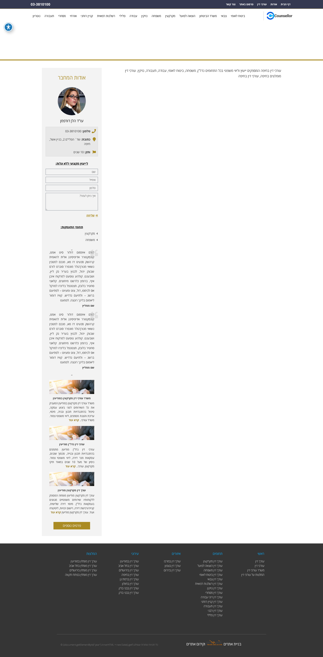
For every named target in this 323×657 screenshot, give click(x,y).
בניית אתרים (232, 644)
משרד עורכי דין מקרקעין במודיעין (72, 398)
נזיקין (144, 16)
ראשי (170, 48)
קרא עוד (74, 420)
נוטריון (36, 16)
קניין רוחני (87, 16)
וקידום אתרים (195, 644)
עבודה (133, 16)
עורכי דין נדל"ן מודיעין (71, 444)
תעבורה (49, 16)
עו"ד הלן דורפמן (71, 120)
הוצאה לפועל (187, 16)
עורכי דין (262, 4)
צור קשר (231, 4)
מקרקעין (170, 16)
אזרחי (73, 16)
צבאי (224, 16)
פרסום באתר (246, 4)
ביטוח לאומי (238, 16)
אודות (273, 4)
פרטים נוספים (72, 525)
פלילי (122, 16)
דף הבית (285, 4)
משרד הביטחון (208, 16)
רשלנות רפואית (106, 16)
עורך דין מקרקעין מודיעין (72, 490)
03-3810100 (40, 4)
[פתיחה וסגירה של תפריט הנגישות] (8, 27)
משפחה (156, 16)
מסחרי (62, 16)
